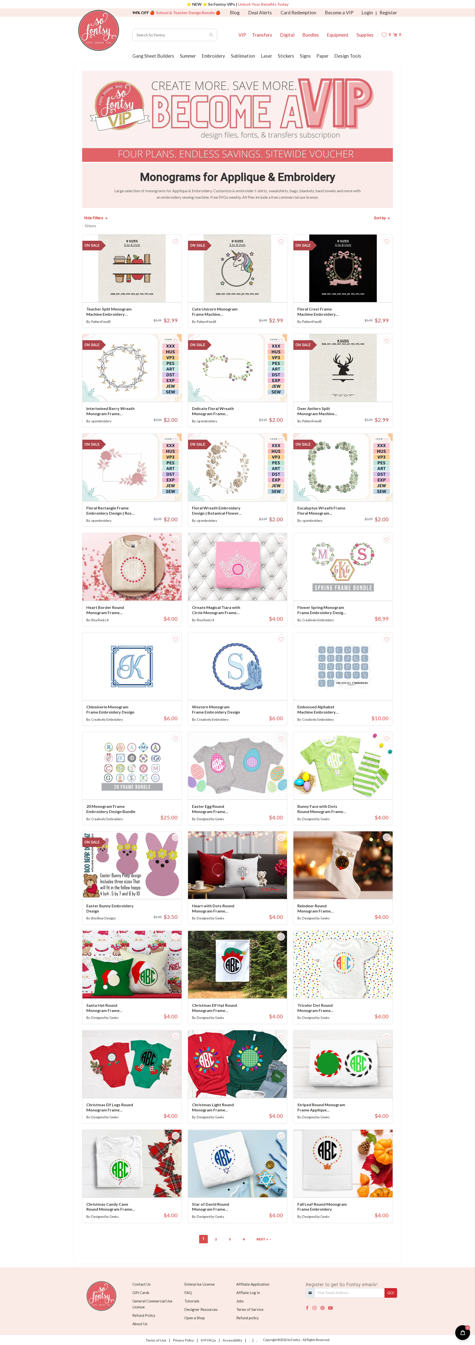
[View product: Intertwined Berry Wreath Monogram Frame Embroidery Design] (132, 368)
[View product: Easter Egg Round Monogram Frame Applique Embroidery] (237, 765)
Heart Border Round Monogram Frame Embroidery (105, 610)
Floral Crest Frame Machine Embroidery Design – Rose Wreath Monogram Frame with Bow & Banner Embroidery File (321, 312)
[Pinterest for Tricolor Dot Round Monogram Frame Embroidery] (350, 988)
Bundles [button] (310, 35)
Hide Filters (93, 218)
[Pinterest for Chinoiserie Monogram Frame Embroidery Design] (139, 690)
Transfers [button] (262, 35)
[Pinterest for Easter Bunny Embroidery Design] (139, 889)
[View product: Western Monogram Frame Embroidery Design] (237, 666)
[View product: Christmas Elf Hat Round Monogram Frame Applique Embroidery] (237, 964)
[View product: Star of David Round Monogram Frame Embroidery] (237, 1163)
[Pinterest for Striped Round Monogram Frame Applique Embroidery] (350, 1088)
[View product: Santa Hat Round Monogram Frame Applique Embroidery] (132, 964)
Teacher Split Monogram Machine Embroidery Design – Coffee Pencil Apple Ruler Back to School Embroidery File (111, 312)
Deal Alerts (260, 12)
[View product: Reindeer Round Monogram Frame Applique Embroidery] (343, 865)
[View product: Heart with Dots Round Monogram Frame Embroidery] (237, 865)
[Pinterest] (322, 1308)
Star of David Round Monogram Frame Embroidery (210, 1207)
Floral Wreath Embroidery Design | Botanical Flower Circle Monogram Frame (216, 510)
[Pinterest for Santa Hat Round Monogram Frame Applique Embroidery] (139, 988)
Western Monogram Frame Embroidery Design (216, 709)
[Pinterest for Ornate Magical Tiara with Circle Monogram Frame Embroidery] (245, 591)
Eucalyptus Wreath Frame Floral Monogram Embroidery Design (321, 510)
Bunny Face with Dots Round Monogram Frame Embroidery (320, 809)
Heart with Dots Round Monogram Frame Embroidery (213, 908)
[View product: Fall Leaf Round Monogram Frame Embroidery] (343, 1163)
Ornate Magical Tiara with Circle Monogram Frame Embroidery (216, 610)
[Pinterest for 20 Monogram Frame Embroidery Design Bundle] (139, 789)
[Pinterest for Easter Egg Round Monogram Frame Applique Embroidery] (245, 789)
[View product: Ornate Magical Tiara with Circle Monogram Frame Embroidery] (237, 566)
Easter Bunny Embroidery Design (110, 908)
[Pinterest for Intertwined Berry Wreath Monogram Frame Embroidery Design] (139, 392)
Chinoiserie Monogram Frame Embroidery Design (110, 709)
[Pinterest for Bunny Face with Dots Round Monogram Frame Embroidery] (350, 789)
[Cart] (395, 34)
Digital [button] (287, 35)
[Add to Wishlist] (176, 240)
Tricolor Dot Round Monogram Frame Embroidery (315, 1008)
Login (367, 12)
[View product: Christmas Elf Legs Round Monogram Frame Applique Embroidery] (132, 1064)
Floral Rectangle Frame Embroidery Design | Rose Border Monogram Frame (110, 510)
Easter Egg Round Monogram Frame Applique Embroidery (211, 809)
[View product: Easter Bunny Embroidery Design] (132, 865)
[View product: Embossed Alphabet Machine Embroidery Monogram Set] (343, 666)
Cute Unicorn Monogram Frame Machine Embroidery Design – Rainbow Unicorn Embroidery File (215, 312)
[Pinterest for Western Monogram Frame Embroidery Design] (245, 690)
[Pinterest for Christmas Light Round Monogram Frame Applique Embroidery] (245, 1088)
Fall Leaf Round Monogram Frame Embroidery (322, 1207)
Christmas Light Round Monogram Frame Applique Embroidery (213, 1107)
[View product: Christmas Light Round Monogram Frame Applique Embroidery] (237, 1064)
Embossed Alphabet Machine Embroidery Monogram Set (316, 709)
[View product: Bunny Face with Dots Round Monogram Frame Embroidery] (343, 765)
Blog (234, 12)
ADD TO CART (161, 292)
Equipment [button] (338, 35)
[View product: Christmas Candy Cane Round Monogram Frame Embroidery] (132, 1163)
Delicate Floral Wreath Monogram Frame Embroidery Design (213, 411)
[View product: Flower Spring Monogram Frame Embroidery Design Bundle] (343, 566)
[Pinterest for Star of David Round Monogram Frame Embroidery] (245, 1187)
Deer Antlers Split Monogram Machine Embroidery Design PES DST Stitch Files (318, 411)
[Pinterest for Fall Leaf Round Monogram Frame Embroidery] (350, 1187)
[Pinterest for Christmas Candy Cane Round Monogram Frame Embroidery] (139, 1187)
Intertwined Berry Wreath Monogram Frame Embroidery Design (110, 411)
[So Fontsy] (98, 30)
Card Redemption (298, 12)
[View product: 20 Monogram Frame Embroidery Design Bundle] (132, 765)
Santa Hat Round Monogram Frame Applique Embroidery (106, 1008)
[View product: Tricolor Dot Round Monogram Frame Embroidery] (343, 964)
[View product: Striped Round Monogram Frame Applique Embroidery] (343, 1064)
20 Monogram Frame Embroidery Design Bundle (110, 809)
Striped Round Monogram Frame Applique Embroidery (321, 1107)
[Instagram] (314, 1308)
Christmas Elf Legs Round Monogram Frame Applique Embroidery (109, 1107)
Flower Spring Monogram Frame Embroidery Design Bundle (321, 610)
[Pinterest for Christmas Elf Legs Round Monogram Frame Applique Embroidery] (139, 1088)
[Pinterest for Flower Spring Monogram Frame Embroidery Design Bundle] (350, 591)
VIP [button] (242, 35)
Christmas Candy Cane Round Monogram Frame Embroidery (109, 1207)
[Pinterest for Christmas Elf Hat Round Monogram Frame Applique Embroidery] (245, 988)
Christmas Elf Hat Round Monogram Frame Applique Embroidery (214, 1008)
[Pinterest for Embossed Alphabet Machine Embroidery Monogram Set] (350, 690)
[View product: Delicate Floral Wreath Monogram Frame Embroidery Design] (237, 368)
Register (388, 12)
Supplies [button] (365, 35)
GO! (390, 1293)
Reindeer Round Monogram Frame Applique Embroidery (317, 908)
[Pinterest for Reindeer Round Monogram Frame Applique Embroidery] (350, 889)
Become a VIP (339, 12)
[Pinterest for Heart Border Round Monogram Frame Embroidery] (139, 591)
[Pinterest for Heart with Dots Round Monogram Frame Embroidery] (245, 889)
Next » (262, 1239)
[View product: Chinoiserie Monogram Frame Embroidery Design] (132, 666)
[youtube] (330, 1308)
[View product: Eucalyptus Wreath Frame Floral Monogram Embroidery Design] (343, 467)
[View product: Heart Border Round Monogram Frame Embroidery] (132, 566)
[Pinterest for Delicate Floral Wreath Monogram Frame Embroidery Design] (245, 392)
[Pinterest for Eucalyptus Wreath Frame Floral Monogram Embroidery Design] (350, 491)
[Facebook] (307, 1308)
